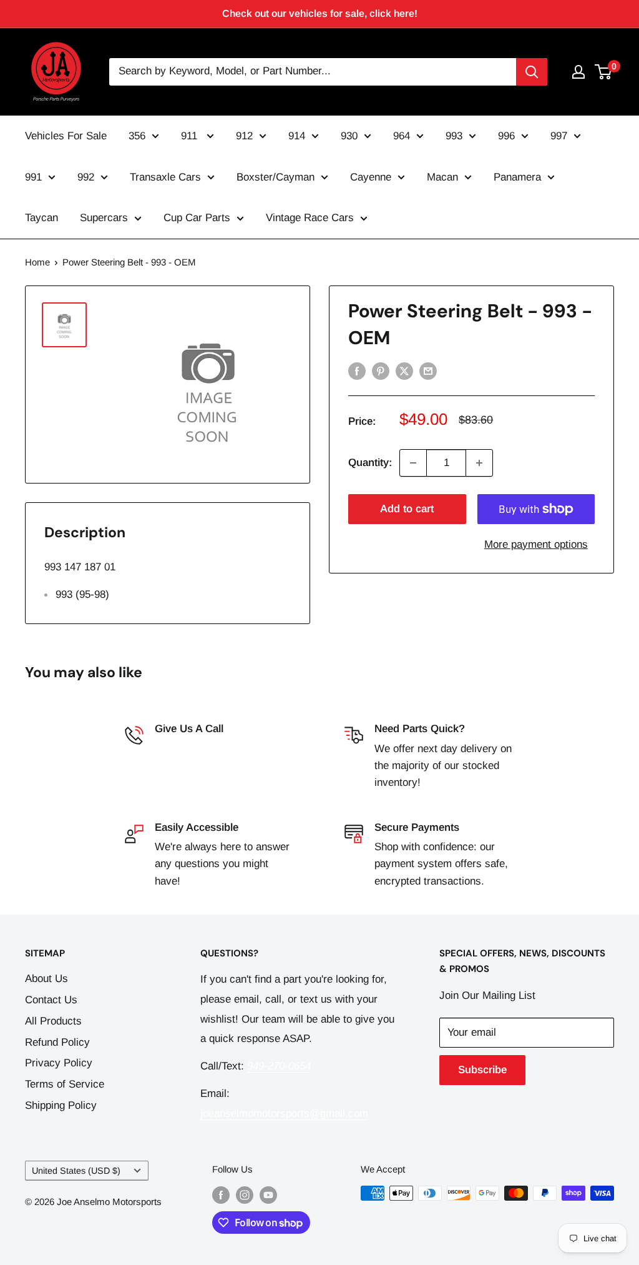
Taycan (41, 218)
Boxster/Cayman (276, 177)
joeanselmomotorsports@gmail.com (284, 1113)
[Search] (531, 72)
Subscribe (482, 1070)
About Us (46, 979)
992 (85, 177)
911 (190, 136)
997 (558, 136)
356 (137, 136)
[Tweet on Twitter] (404, 370)
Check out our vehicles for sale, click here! (319, 13)
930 (349, 136)
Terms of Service (64, 1084)
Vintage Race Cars (310, 218)
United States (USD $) (76, 1171)
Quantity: (370, 463)
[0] (604, 71)
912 (244, 136)
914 (296, 136)
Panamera (517, 177)
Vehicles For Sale (66, 136)
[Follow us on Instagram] (244, 1195)
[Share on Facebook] (357, 370)
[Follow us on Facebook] (221, 1195)
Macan (442, 177)
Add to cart (407, 509)
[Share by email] (428, 370)
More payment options (536, 544)
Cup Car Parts (196, 218)
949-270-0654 (186, 749)
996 (506, 136)
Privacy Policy (58, 1063)
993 (454, 136)
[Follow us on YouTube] (268, 1195)
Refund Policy (57, 1042)
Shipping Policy (61, 1105)
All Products (53, 1021)
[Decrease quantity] (413, 463)
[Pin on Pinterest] (380, 370)
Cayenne (370, 177)
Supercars (104, 218)
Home (37, 262)
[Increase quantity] (479, 463)
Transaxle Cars (165, 177)
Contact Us (51, 1000)
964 (401, 136)
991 (33, 177)
